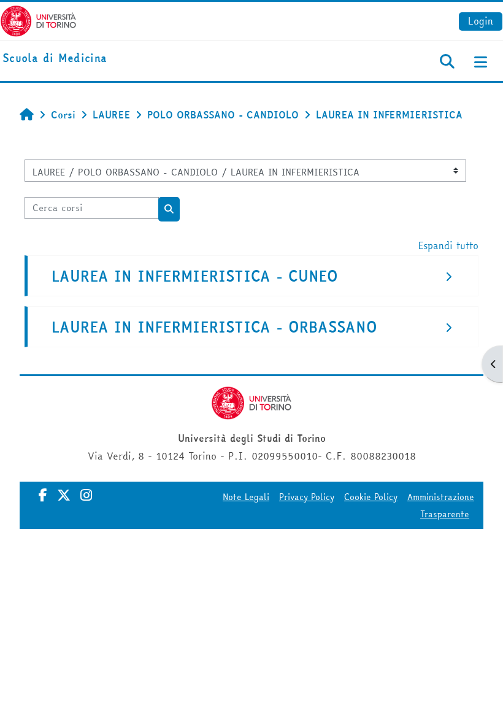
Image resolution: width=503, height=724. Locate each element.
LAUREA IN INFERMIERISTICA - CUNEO (195, 276)
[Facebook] (43, 495)
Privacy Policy (306, 497)
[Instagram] (86, 495)
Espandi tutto (448, 245)
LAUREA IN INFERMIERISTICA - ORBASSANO (214, 327)
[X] (63, 495)
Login (480, 20)
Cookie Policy (370, 497)
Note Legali (246, 497)
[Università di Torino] (38, 19)
